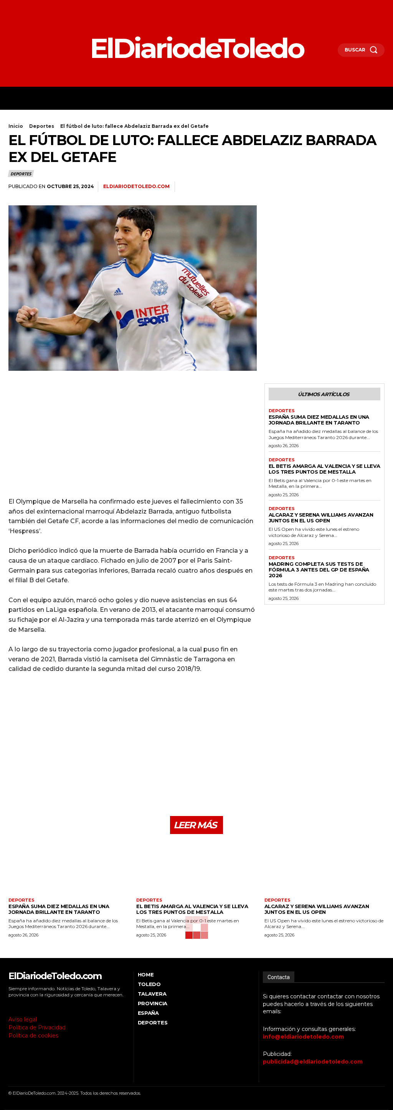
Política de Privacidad (37, 1027)
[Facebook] (10, 6)
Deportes (41, 126)
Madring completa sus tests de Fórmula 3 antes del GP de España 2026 (319, 569)
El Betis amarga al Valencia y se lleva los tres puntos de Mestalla (324, 469)
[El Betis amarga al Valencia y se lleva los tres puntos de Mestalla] (196, 869)
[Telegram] (377, 187)
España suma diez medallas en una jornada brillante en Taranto (319, 420)
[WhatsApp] (359, 187)
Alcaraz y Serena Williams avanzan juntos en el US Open (321, 518)
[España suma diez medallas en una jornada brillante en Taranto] (68, 869)
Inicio (15, 126)
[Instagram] (21, 6)
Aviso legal (22, 1019)
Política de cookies (33, 1035)
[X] (31, 6)
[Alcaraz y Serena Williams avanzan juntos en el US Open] (324, 869)
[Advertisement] (132, 437)
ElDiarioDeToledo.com (136, 186)
